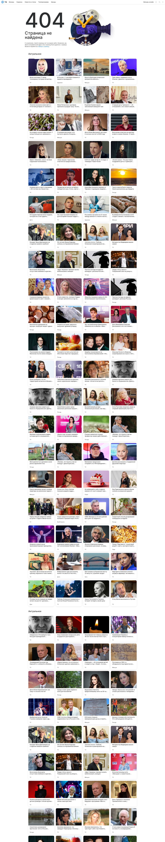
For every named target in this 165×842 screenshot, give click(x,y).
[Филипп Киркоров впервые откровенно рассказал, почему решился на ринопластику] (96, 538)
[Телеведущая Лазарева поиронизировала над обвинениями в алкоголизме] (96, 703)
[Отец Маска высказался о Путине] (124, 593)
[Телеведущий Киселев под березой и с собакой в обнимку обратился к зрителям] (41, 766)
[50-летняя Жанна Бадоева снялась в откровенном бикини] (69, 236)
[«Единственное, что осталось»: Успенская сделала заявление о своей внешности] (69, 766)
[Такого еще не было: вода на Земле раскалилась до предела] (124, 181)
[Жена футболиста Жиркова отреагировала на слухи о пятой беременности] (124, 346)
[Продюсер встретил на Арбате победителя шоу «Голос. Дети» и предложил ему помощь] (69, 181)
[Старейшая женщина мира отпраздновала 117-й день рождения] (96, 621)
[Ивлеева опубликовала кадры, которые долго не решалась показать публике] (41, 428)
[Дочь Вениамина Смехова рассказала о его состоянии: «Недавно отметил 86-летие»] (124, 319)
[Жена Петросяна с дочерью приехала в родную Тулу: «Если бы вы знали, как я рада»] (69, 99)
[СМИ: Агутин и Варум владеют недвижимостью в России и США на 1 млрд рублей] (69, 821)
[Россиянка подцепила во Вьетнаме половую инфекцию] (124, 703)
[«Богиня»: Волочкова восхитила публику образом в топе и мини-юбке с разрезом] (41, 566)
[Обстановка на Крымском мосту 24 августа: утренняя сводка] (96, 566)
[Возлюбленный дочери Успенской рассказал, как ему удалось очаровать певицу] (96, 401)
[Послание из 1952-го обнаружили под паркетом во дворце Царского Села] (124, 766)
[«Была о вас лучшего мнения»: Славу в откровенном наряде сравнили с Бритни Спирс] (69, 428)
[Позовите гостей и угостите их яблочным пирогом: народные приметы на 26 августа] (69, 346)
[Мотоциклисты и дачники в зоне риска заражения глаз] (41, 456)
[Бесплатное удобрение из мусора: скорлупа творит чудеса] (41, 319)
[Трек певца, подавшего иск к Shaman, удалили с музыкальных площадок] (124, 71)
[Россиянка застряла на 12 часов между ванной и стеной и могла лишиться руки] (96, 209)
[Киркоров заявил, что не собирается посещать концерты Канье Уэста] (96, 648)
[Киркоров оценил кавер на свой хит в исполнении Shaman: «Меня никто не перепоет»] (69, 538)
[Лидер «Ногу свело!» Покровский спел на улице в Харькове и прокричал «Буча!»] (124, 264)
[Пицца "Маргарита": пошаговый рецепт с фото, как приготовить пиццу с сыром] (124, 538)
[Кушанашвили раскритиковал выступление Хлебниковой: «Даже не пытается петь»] (124, 648)
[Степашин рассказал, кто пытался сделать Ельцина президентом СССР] (69, 126)
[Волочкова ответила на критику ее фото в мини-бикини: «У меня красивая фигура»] (124, 126)
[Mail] (2, 2)
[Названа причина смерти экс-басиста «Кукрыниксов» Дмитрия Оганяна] (124, 373)
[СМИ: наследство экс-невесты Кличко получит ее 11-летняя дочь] (41, 703)
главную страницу (43, 46)
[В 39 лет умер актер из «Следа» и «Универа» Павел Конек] (96, 154)
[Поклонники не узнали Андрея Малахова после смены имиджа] (41, 346)
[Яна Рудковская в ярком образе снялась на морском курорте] (124, 483)
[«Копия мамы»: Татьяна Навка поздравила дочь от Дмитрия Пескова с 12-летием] (124, 154)
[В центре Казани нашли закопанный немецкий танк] (96, 99)
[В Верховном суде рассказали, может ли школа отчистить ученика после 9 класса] (69, 566)
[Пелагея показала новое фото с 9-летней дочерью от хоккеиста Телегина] (41, 99)
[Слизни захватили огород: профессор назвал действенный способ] (96, 428)
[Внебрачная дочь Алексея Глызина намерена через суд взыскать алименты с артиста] (41, 821)
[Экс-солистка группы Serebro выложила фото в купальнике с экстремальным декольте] (124, 675)
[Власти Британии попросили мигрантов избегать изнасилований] (96, 71)
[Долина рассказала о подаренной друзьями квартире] (124, 456)
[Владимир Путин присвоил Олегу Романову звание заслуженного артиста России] (41, 621)
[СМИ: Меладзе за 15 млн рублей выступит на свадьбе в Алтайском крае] (96, 511)
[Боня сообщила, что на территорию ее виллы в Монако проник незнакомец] (41, 373)
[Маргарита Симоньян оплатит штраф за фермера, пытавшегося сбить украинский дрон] (124, 566)
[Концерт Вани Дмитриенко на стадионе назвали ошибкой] (41, 236)
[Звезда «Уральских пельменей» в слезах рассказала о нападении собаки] (124, 794)
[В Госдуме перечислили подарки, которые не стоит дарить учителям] (41, 209)
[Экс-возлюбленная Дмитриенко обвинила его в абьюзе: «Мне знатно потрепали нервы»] (96, 319)
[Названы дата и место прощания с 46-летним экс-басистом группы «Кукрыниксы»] (41, 181)
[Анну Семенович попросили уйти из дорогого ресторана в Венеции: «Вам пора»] (69, 739)
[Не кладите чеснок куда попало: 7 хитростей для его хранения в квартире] (41, 126)
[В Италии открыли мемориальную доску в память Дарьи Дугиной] (96, 821)
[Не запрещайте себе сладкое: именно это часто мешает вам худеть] (96, 483)
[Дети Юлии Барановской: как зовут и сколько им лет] (41, 794)
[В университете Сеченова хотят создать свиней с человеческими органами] (124, 209)
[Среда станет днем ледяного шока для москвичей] (69, 794)
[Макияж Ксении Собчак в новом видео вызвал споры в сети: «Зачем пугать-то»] (124, 621)
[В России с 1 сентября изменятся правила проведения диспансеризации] (69, 71)
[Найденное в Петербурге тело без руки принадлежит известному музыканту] (41, 739)
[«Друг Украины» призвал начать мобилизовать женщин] (69, 264)
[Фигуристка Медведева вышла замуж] (124, 236)
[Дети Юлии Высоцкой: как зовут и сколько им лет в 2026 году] (96, 126)
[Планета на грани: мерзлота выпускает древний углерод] (69, 319)
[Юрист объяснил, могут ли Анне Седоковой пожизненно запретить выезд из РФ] (41, 154)
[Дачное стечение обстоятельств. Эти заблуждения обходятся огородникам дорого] (124, 821)
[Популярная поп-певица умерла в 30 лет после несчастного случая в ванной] (96, 739)
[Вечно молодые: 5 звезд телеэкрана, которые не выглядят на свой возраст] (41, 71)
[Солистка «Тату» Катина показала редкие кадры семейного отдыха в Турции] (69, 483)
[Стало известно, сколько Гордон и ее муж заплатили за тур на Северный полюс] (69, 291)
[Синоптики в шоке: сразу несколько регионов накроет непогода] (69, 401)
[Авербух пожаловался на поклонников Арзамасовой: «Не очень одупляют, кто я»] (96, 346)
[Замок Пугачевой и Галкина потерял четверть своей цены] (96, 593)
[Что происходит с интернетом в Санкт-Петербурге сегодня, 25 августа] (69, 675)
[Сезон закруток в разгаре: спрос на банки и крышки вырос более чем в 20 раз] (69, 511)
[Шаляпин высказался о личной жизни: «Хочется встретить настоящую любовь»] (96, 373)
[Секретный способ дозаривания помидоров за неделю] (124, 511)
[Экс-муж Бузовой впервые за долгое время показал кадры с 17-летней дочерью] (69, 209)
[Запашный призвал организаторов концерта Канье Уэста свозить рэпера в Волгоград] (41, 648)
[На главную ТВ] (5, 2)
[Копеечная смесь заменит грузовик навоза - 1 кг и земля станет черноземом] (69, 703)
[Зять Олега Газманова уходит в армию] (96, 675)
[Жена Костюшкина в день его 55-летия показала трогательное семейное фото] (96, 291)
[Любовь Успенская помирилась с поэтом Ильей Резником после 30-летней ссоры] (69, 593)
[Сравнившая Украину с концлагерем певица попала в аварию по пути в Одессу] (124, 739)
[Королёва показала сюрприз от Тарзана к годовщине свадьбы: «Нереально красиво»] (96, 181)
